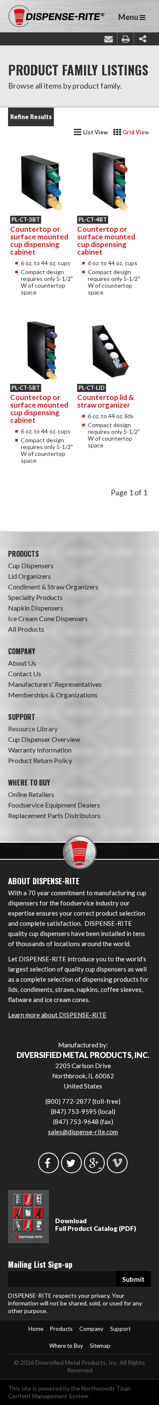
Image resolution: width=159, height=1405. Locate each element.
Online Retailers (31, 794)
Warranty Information (40, 750)
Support (120, 1328)
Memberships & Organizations (53, 695)
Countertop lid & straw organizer (105, 401)
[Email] (108, 39)
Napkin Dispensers (35, 608)
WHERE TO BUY (29, 782)
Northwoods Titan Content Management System (69, 1392)
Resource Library (33, 729)
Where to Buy (66, 1345)
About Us (22, 663)
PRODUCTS (23, 554)
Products (61, 1328)
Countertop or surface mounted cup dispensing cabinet (39, 240)
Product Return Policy (40, 760)
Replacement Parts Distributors (54, 815)
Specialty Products (35, 597)
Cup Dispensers (30, 565)
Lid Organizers (29, 576)
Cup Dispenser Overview (44, 739)
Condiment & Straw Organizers (53, 587)
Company (91, 1328)
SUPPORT (21, 717)
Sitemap (100, 1345)
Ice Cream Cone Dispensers (48, 618)
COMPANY (21, 651)
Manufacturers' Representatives (55, 684)
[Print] (125, 39)
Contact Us (24, 673)
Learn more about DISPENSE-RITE (57, 1015)
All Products (26, 629)
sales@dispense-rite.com (83, 1132)
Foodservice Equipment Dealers (54, 805)
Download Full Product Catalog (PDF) (95, 1224)
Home (35, 1328)
